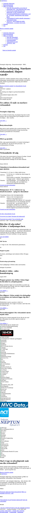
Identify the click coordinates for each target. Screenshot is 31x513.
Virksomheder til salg (12, 41)
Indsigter (5, 24)
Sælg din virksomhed (18, 8)
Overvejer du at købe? (16, 11)
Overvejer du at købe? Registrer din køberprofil (12, 216)
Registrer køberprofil (16, 500)
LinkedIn (21, 507)
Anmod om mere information (7, 185)
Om (4, 25)
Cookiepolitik (12, 512)
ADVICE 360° (16, 22)
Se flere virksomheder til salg (7, 214)
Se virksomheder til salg (20, 86)
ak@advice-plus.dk (14, 507)
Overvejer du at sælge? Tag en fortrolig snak (11, 219)
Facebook (27, 507)
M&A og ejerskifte (8, 6)
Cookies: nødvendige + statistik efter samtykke (12, 510)
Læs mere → (3, 120)
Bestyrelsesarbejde (8, 5)
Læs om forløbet (4, 236)
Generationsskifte (19, 15)
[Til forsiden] (3, 474)
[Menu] (0, 30)
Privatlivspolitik (4, 512)
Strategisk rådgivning (8, 3)
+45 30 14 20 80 (4, 507)
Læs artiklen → (4, 290)
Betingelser (20, 512)
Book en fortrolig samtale (6, 28)
